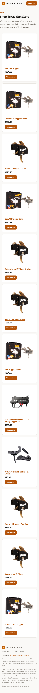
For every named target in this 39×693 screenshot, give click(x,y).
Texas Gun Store (12, 3)
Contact (15, 651)
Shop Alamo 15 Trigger (14, 574)
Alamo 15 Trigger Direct (15, 319)
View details (10, 77)
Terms (22, 651)
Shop (4, 651)
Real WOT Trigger (12, 68)
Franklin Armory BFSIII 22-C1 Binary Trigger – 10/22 (17, 420)
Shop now (31, 3)
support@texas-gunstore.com (19, 655)
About (9, 651)
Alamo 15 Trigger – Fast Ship (16, 524)
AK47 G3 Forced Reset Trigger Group (17, 473)
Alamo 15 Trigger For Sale (15, 169)
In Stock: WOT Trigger (14, 624)
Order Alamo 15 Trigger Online (18, 269)
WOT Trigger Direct (13, 369)
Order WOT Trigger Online (16, 118)
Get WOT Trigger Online (15, 219)
